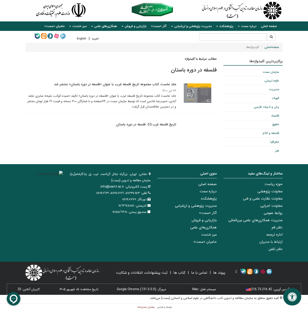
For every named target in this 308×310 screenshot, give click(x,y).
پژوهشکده (209, 198)
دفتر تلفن (276, 249)
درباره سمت (208, 191)
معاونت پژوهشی (270, 191)
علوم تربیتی (271, 80)
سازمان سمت (271, 71)
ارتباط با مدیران (271, 242)
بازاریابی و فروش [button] (135, 26)
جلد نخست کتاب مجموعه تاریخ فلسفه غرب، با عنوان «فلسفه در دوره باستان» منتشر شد (115, 84)
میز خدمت (209, 234)
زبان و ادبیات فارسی (266, 106)
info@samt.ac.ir (112, 186)
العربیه (95, 39)
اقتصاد (275, 115)
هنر (277, 150)
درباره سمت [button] (248, 26)
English (81, 39)
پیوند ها (219, 273)
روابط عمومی (273, 213)
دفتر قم (277, 227)
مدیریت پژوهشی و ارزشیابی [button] (192, 26)
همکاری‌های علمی (203, 227)
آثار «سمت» (159, 26)
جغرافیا (274, 141)
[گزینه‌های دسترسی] (292, 296)
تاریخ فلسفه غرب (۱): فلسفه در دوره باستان (146, 124)
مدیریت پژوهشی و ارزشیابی (196, 206)
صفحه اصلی (269, 26)
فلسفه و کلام (271, 133)
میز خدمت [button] (79, 26)
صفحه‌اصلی (271, 47)
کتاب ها (179, 273)
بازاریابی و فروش (204, 220)
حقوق (275, 124)
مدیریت (274, 89)
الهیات (275, 98)
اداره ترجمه (274, 234)
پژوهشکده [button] (225, 26)
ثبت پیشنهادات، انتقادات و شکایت (142, 273)
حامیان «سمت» (54, 26)
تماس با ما (199, 273)
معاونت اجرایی (271, 206)
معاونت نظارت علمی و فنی (263, 198)
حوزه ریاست (273, 184)
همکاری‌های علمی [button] (105, 26)
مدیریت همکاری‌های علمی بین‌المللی (255, 220)
